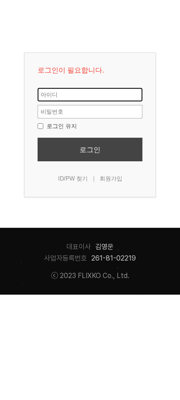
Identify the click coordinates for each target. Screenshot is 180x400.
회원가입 (111, 178)
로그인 (90, 149)
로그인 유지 (61, 126)
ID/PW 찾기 (73, 178)
